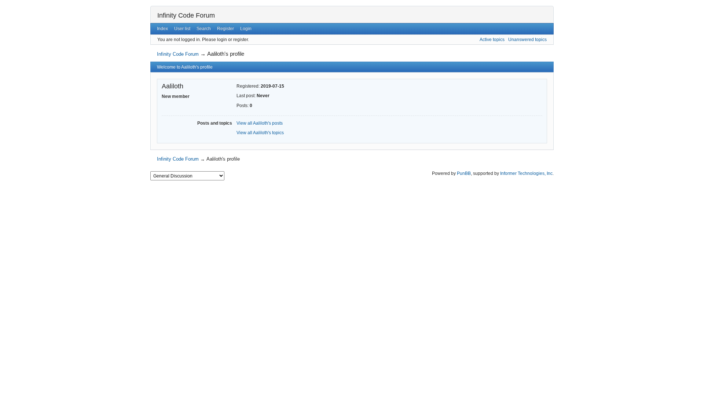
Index (162, 28)
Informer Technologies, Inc (526, 173)
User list (182, 28)
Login (246, 28)
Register (225, 28)
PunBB (464, 173)
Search (204, 28)
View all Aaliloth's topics (260, 132)
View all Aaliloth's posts (259, 123)
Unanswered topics (527, 39)
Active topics (492, 39)
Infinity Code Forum (186, 15)
